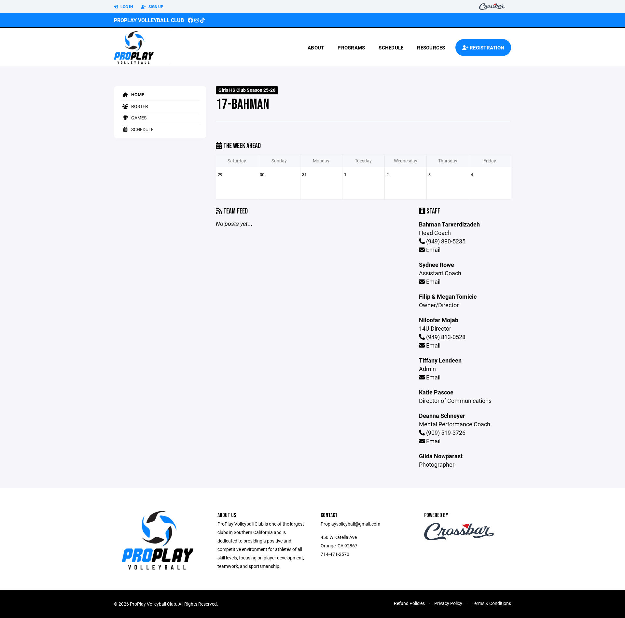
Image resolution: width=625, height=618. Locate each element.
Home (137, 94)
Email (432, 250)
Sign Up (155, 6)
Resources (431, 47)
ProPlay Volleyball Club (149, 20)
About (316, 47)
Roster (139, 106)
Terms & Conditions (491, 603)
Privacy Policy (448, 603)
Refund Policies (409, 603)
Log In (126, 6)
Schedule (391, 47)
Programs (351, 47)
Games (138, 118)
